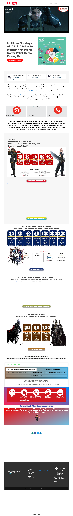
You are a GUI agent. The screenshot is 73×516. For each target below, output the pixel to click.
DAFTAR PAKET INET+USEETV (37, 218)
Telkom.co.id (31, 477)
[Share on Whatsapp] (32, 433)
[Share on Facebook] (35, 433)
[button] (36, 364)
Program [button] (62, 3)
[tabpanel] (36, 383)
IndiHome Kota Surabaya (26, 95)
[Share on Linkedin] (40, 433)
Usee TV (31, 116)
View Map (9, 473)
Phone (51, 116)
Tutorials (30, 473)
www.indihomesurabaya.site (45, 470)
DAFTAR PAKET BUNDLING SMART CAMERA (37, 306)
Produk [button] (55, 3)
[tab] (21, 369)
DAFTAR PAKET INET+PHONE (37, 180)
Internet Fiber (10, 115)
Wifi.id (29, 479)
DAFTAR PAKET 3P (37, 269)
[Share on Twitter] (38, 433)
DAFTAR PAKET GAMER (37, 349)
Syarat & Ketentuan (13, 364)
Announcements (31, 472)
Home (51, 3)
